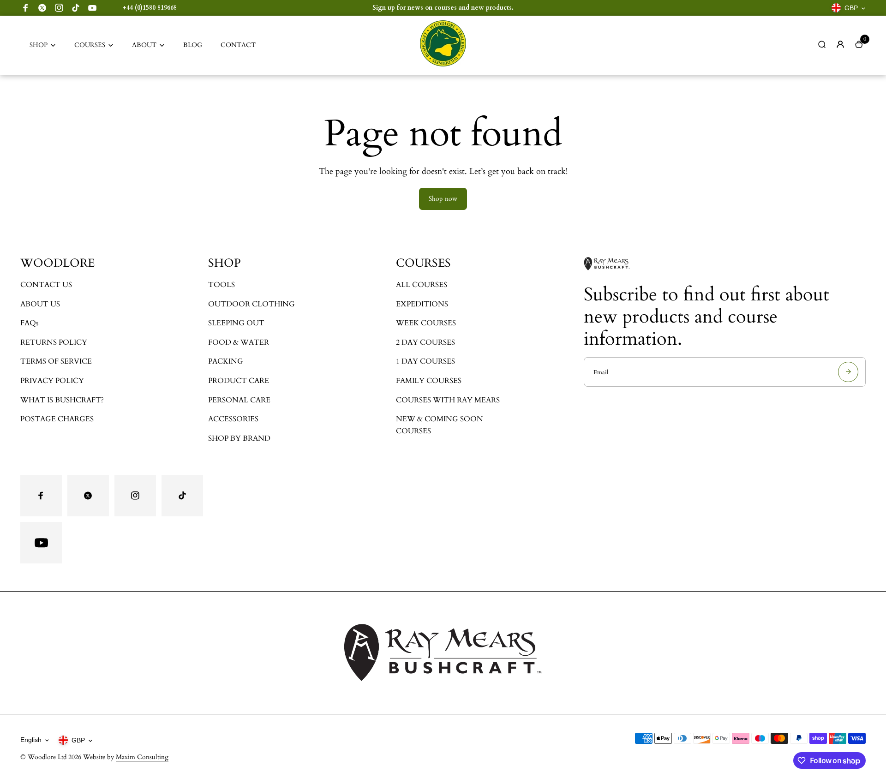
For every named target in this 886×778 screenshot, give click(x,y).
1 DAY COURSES (425, 361)
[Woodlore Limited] (443, 64)
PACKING (225, 361)
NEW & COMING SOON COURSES (439, 425)
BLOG (192, 45)
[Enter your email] (848, 372)
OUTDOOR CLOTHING (251, 304)
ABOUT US (40, 304)
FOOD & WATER (238, 342)
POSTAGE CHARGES (57, 419)
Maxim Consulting (142, 757)
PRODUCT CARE (238, 381)
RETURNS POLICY (53, 342)
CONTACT (238, 45)
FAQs (29, 323)
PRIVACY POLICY (52, 381)
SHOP (39, 45)
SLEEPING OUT (236, 323)
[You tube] (92, 7)
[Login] (840, 44)
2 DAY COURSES (425, 342)
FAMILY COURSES (428, 381)
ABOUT (144, 45)
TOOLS (221, 285)
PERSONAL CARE (239, 400)
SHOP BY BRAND (239, 438)
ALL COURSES (421, 285)
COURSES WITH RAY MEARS (448, 400)
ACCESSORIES (233, 419)
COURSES (89, 45)
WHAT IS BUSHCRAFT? (62, 400)
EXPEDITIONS (422, 304)
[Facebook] (25, 7)
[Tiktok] (75, 7)
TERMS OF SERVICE (56, 361)
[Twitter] (42, 7)
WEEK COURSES (426, 323)
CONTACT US (46, 285)
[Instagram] (59, 7)
